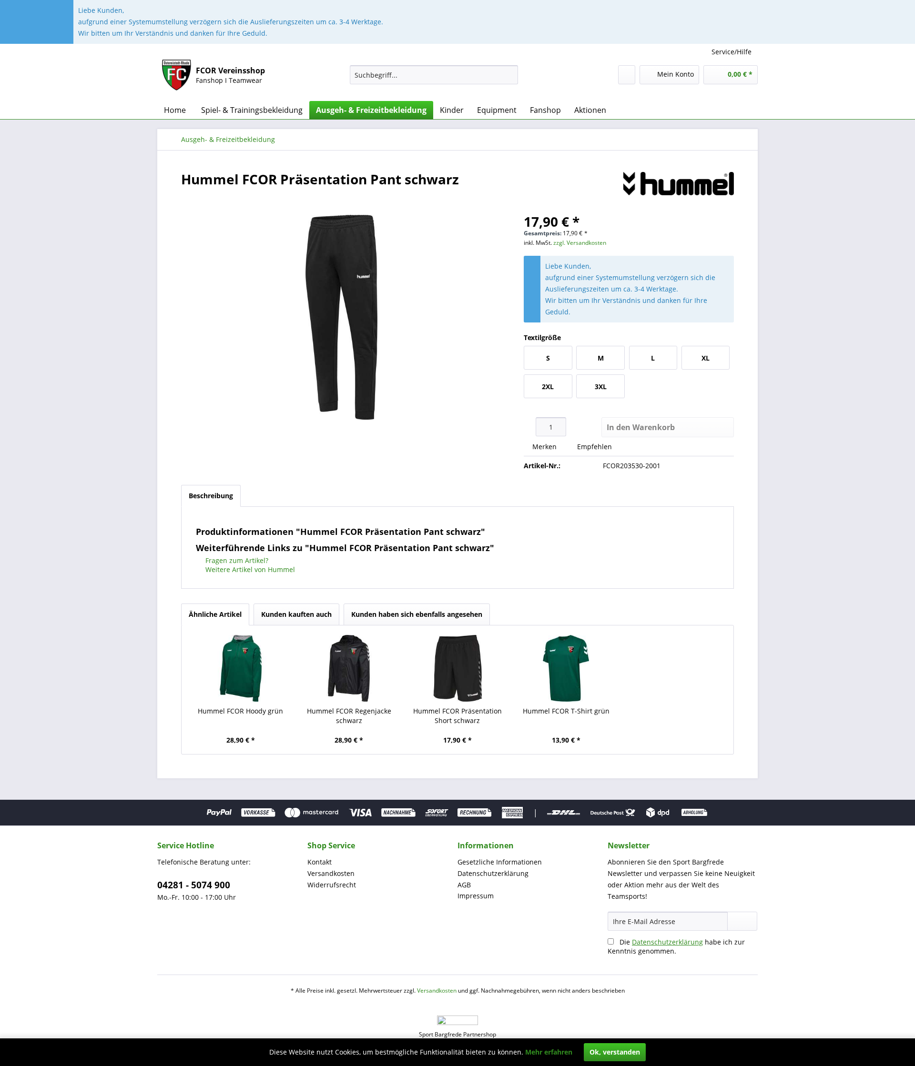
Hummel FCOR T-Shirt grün (566, 710)
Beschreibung (211, 495)
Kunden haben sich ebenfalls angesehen (416, 614)
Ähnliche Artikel (215, 614)
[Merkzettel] (626, 74)
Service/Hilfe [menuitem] (731, 51)
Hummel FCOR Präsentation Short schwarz (457, 715)
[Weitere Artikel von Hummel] (678, 188)
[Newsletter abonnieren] (742, 921)
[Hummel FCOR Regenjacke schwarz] (349, 668)
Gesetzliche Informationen (500, 861)
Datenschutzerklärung (493, 873)
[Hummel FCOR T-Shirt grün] (566, 668)
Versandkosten (331, 873)
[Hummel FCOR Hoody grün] (240, 668)
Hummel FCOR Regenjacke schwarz (349, 715)
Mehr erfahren (548, 1051)
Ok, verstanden (615, 1051)
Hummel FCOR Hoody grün (240, 710)
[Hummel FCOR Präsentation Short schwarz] (457, 668)
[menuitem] (434, 74)
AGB (464, 884)
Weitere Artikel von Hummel (249, 569)
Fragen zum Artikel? (235, 560)
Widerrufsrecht (331, 884)
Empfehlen (593, 446)
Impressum (476, 895)
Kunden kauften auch (296, 614)
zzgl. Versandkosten (579, 243)
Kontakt (319, 861)
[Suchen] (509, 74)
